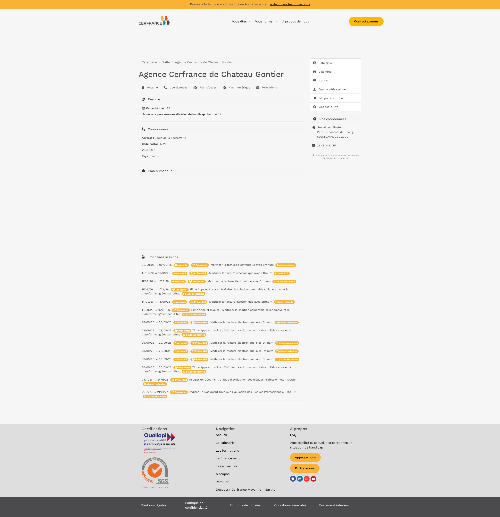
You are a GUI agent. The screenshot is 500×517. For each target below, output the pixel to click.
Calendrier (325, 71)
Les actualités (227, 466)
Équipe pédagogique (332, 89)
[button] (241, 21)
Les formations (227, 450)
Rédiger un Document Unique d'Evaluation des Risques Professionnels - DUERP (242, 379)
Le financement (228, 458)
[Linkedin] (300, 479)
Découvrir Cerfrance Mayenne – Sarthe (245, 489)
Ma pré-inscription (332, 98)
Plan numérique (239, 87)
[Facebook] (293, 479)
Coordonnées (178, 87)
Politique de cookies (245, 505)
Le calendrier (226, 443)
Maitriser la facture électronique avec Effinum (243, 264)
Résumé (152, 87)
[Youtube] (313, 479)
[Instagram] (307, 479)
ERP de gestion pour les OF (335, 158)
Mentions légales (153, 505)
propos (222, 474)
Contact (324, 80)
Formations (269, 87)
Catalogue (149, 62)
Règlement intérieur (334, 505)
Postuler (223, 482)
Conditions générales (290, 505)
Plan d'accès (207, 87)
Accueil (222, 435)
